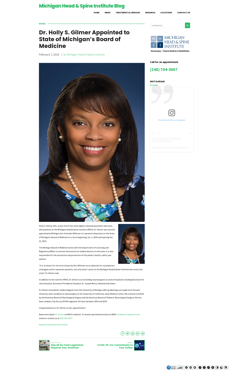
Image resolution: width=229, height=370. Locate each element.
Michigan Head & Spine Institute (165, 148)
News (107, 12)
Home (96, 12)
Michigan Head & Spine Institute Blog (82, 6)
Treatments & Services (128, 12)
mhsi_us (185, 148)
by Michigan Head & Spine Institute (84, 54)
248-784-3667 (66, 318)
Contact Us (183, 12)
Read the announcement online (53, 324)
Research (150, 12)
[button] (171, 367)
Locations (166, 12)
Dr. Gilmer (59, 314)
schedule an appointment (128, 314)
